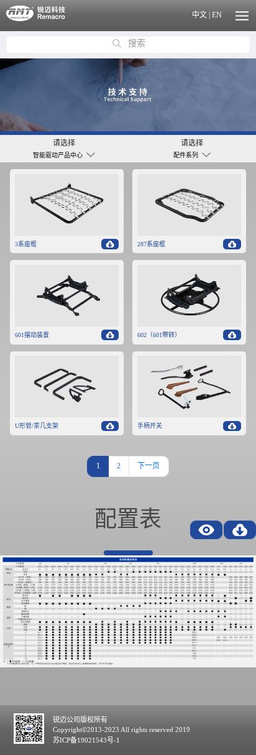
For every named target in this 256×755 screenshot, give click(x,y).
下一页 (148, 465)
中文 (199, 15)
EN (217, 15)
